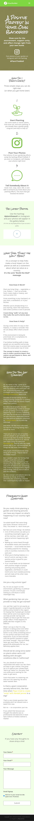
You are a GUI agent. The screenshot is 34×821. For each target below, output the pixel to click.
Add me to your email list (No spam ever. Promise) (15, 796)
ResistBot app (8, 443)
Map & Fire (21, 819)
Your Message (8, 769)
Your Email (7, 760)
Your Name (8, 752)
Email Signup (8, 791)
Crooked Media (10, 420)
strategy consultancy (10, 394)
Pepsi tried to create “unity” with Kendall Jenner (16, 692)
